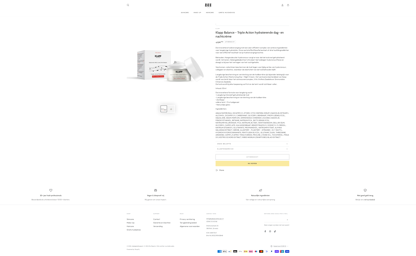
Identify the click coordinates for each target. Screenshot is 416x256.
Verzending (158, 226)
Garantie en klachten (162, 223)
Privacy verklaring (187, 219)
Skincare (130, 219)
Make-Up (130, 223)
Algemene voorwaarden (190, 226)
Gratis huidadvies (134, 230)
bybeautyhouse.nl (137, 246)
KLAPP (218, 28)
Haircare (130, 226)
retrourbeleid (369, 199)
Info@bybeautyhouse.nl (215, 219)
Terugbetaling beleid (188, 223)
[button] (128, 5)
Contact (156, 219)
